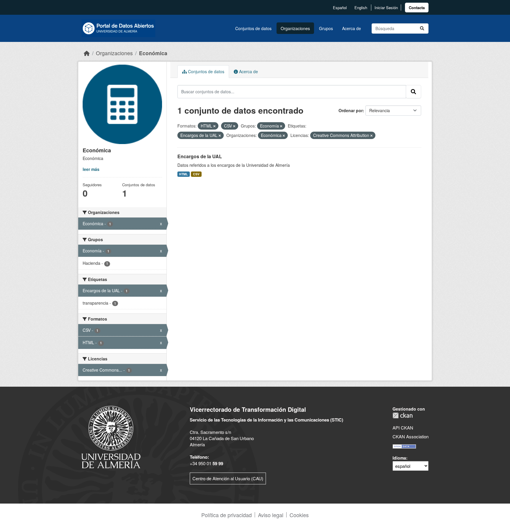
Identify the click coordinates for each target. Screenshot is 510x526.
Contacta (417, 7)
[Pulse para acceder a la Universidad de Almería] (110, 436)
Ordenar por (351, 110)
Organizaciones (295, 28)
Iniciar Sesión (386, 7)
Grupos (326, 28)
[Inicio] (87, 53)
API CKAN (403, 427)
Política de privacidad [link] (226, 515)
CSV (196, 174)
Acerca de (351, 28)
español (340, 7)
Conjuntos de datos (253, 28)
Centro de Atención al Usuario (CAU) (227, 478)
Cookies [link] (299, 515)
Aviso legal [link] (270, 515)
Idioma (399, 458)
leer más (91, 169)
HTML (183, 174)
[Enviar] (422, 28)
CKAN (403, 415)
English (360, 7)
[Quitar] (214, 126)
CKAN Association (411, 436)
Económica (153, 53)
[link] (417, 7)
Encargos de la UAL (199, 156)
